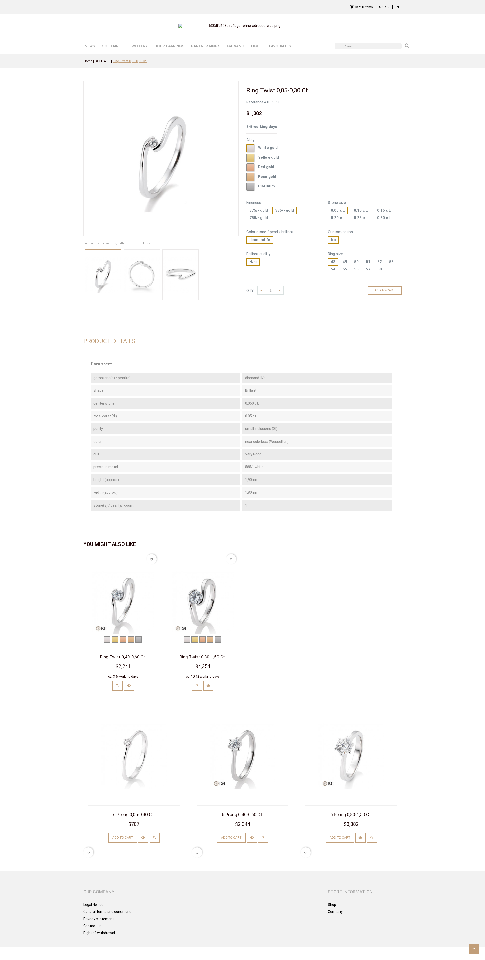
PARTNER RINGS (205, 46)
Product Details (109, 341)
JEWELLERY (137, 46)
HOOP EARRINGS (169, 46)
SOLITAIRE (111, 46)
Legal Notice (93, 905)
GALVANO (235, 46)
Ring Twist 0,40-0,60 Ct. (123, 656)
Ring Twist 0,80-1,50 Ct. (203, 656)
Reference (254, 102)
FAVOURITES (280, 46)
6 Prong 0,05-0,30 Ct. (134, 814)
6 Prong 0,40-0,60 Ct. (242, 814)
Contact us (92, 926)
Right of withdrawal (99, 933)
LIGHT (256, 46)
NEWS (90, 46)
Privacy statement (98, 919)
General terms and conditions (107, 912)
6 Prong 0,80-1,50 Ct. (351, 814)
